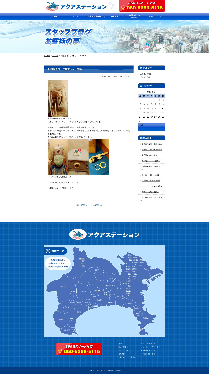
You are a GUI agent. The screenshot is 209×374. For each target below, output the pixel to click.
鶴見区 (128, 269)
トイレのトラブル (149, 344)
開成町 (72, 302)
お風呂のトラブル (149, 350)
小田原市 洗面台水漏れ (151, 181)
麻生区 (141, 262)
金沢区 (128, 291)
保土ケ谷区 (127, 283)
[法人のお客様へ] (94, 16)
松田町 (73, 291)
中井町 (86, 302)
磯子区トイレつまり (149, 155)
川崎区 (129, 257)
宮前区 (135, 262)
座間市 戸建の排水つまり (152, 150)
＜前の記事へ (81, 205)
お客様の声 (144, 74)
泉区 (135, 274)
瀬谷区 (134, 276)
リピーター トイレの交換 (152, 186)
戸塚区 (134, 271)
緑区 (129, 296)
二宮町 (90, 307)
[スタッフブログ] (155, 16)
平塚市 (99, 300)
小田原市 (78, 312)
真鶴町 (76, 330)
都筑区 (134, 269)
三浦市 (142, 329)
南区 (129, 279)
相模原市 (82, 259)
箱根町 (60, 319)
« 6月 (140, 124)
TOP (120, 344)
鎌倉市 (129, 303)
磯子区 (128, 288)
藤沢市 (119, 296)
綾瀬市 (114, 285)
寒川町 (108, 295)
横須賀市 (146, 318)
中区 (129, 276)
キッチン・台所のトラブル (152, 347)
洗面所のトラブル (149, 354)
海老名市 (108, 285)
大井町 (79, 302)
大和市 (117, 280)
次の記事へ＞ (97, 205)
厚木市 (102, 280)
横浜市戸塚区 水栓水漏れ (152, 144)
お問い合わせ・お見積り (127, 357)
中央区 (82, 263)
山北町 (63, 286)
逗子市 (136, 308)
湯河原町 (67, 330)
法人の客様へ (123, 347)
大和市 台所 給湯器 (150, 192)
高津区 (135, 260)
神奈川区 (128, 271)
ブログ (127, 76)
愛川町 (97, 270)
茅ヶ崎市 (111, 302)
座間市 (111, 278)
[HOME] (54, 16)
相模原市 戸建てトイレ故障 (66, 69)
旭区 (129, 286)
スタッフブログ (123, 350)
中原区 (135, 257)
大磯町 (95, 306)
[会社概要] (114, 16)
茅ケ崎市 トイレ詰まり (151, 161)
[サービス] (74, 16)
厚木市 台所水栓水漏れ (151, 175)
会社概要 (121, 354)
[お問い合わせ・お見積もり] (135, 16)
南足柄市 (66, 307)
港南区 (128, 281)
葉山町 (138, 313)
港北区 (128, 293)
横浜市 (128, 266)
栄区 (135, 279)
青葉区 (134, 266)
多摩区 (141, 260)
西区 (129, 274)
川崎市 (129, 255)
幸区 (130, 260)
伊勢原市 (97, 291)
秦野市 (83, 291)
